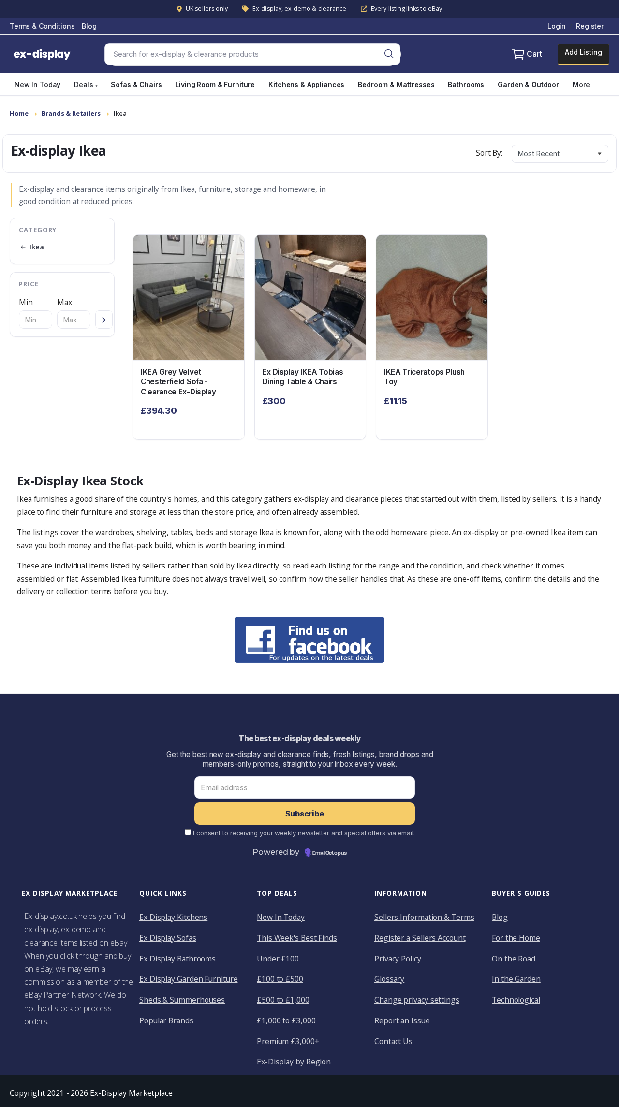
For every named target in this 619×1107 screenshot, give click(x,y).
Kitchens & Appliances (306, 84)
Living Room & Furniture (215, 84)
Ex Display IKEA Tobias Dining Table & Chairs (303, 377)
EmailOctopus (329, 853)
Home (19, 113)
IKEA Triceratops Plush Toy (424, 377)
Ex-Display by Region (294, 1061)
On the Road (513, 958)
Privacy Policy (397, 958)
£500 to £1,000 (283, 999)
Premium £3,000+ (288, 1041)
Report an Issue (402, 1020)
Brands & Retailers (71, 113)
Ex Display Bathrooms (177, 958)
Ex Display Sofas (167, 937)
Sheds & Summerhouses (182, 999)
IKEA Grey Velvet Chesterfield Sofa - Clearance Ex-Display (178, 381)
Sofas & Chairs (136, 84)
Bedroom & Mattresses (396, 84)
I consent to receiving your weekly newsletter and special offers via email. (304, 833)
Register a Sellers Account (420, 937)
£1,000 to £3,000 (286, 1020)
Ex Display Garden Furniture (188, 979)
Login (556, 26)
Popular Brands (166, 1020)
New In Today (37, 84)
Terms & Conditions (42, 26)
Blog (89, 26)
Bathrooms (466, 84)
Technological (516, 999)
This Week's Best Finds (297, 937)
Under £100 (278, 958)
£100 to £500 (280, 979)
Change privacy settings (416, 999)
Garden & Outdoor (528, 84)
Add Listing (583, 52)
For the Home (516, 937)
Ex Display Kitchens (173, 917)
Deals (85, 84)
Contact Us (393, 1041)
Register (590, 26)
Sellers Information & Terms (424, 917)
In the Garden (516, 979)
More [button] (581, 84)
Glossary (389, 979)
